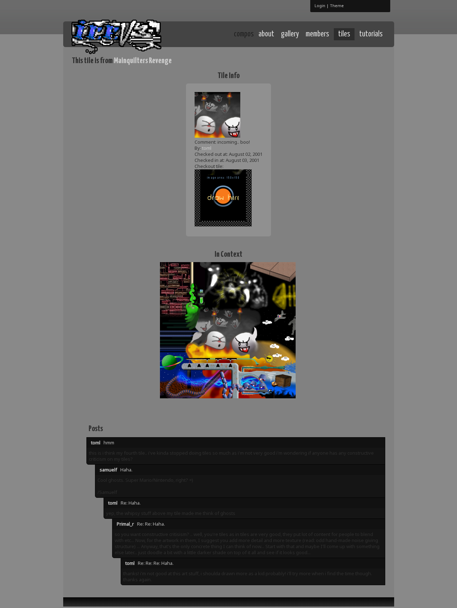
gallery (290, 34)
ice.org (124, 33)
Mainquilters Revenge (143, 61)
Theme (337, 5)
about (266, 34)
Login (320, 5)
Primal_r (125, 524)
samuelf (108, 469)
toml (206, 148)
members (317, 34)
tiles (344, 34)
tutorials (371, 34)
